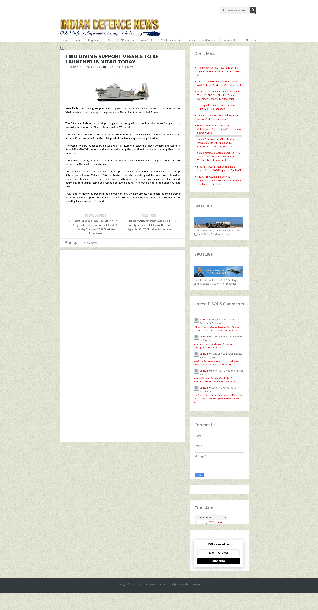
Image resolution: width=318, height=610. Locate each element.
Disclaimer (150, 584)
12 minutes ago (230, 330)
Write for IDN (231, 40)
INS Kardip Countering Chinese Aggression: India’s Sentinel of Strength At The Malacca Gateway (219, 180)
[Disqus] (122, 300)
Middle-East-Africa (171, 40)
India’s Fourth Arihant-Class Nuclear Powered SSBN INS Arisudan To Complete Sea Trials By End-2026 (216, 143)
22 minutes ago (232, 381)
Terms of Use (165, 584)
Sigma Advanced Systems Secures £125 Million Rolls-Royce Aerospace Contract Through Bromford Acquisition (218, 156)
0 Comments (90, 242)
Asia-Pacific (147, 40)
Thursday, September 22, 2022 (84, 66)
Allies (110, 40)
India (78, 40)
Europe (192, 40)
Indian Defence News (120, 66)
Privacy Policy (182, 584)
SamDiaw (205, 319)
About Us (251, 40)
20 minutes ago (225, 364)
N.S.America (127, 40)
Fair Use (196, 584)
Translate (220, 522)
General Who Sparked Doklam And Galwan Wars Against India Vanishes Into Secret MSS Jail (219, 129)
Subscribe (219, 561)
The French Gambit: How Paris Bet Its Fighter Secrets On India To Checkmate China (218, 71)
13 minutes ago (214, 347)
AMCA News (209, 40)
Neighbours (94, 40)
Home (64, 40)
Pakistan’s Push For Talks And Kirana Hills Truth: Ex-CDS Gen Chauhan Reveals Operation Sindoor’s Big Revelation (219, 95)
